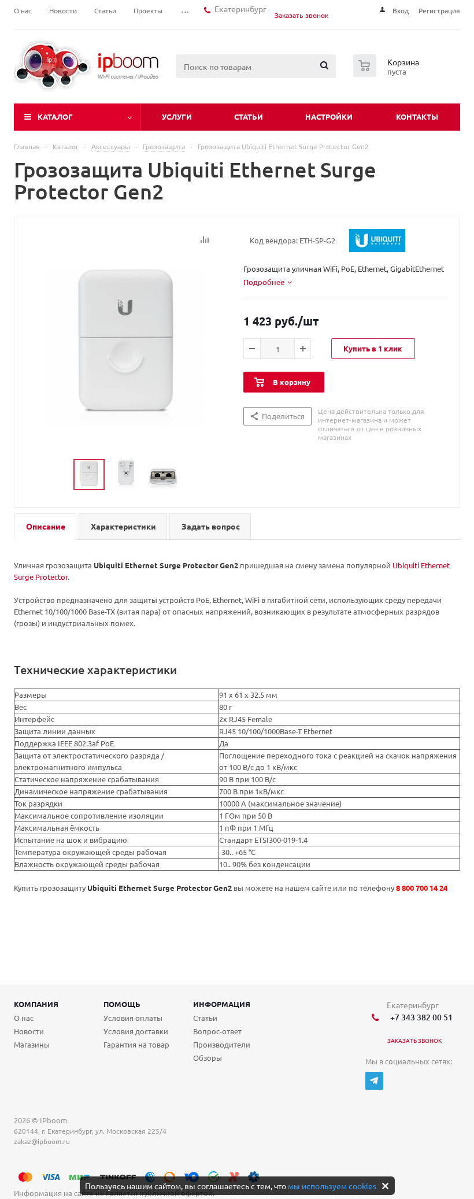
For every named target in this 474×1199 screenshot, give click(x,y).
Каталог (55, 116)
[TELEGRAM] (374, 1081)
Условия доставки (135, 1031)
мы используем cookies (332, 1186)
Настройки (329, 116)
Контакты (417, 116)
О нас (24, 1018)
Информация (221, 1004)
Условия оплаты (132, 1018)
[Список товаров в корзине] (387, 73)
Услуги (177, 116)
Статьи (248, 116)
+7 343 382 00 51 (420, 1017)
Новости (29, 1031)
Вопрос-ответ (217, 1031)
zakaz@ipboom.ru (43, 1141)
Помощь (121, 1004)
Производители (221, 1044)
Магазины (32, 1044)
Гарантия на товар (136, 1044)
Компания (36, 1004)
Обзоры (207, 1058)
